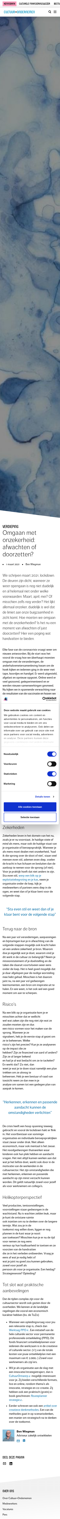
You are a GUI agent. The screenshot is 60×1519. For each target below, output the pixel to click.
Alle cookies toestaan (30, 806)
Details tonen (42, 796)
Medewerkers (10, 1503)
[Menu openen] (54, 11)
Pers (5, 1514)
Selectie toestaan (30, 817)
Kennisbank (9, 4)
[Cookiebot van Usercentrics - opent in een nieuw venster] (42, 699)
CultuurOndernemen (19, 12)
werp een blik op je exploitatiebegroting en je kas (22, 877)
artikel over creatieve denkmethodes (33, 1407)
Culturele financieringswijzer (34, 4)
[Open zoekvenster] (49, 11)
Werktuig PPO (17, 1330)
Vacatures (8, 1509)
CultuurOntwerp (18, 1376)
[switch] (51, 764)
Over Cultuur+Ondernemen (17, 1498)
